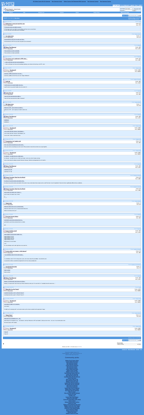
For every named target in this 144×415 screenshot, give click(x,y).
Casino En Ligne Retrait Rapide (72, 408)
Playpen (139, 56)
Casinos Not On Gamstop (72, 365)
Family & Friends (137, 79)
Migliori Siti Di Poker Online (72, 360)
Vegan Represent (9, 9)
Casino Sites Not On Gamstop (72, 383)
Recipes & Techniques (136, 264)
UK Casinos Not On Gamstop (72, 384)
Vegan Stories (138, 102)
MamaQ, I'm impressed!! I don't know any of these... (14, 281)
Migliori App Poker (72, 412)
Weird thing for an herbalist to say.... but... (12, 318)
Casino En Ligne (72, 394)
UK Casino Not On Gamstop (72, 390)
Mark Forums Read (125, 12)
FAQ (24, 12)
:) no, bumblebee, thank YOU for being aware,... (14, 254)
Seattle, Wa (138, 139)
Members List (41, 12)
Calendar (62, 12)
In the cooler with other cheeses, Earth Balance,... (14, 131)
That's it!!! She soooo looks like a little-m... (12, 96)
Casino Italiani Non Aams (72, 361)
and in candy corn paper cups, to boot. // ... (13, 192)
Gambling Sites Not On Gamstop (72, 376)
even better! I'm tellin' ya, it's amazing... (12, 304)
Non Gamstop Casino (57, 1)
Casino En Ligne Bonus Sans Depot (72, 399)
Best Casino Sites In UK (72, 379)
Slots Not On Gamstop (72, 385)
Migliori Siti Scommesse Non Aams (72, 404)
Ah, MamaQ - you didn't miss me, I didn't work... (14, 156)
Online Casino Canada (72, 370)
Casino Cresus (72, 400)
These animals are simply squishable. (11, 50)
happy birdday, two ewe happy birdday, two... (13, 234)
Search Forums (17, 9)
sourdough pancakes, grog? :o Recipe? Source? (14, 292)
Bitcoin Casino (72, 391)
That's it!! (6, 331)
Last (139, 15)
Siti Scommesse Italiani (72, 409)
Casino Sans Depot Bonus (72, 397)
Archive (137, 349)
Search (77, 12)
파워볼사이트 (72, 395)
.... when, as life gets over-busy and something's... (14, 62)
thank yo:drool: (7, 270)
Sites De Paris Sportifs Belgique (72, 393)
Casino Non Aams (72, 378)
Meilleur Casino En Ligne (72, 371)
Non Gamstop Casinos (93, 1)
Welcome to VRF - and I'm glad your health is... (13, 107)
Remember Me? (137, 8)
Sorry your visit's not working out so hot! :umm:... (14, 144)
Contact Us (124, 349)
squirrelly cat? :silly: (8, 169)
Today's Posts (96, 12)
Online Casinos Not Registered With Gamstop (75, 1)
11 (135, 15)
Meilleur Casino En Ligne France (72, 405)
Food (139, 21)
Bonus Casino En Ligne (72, 410)
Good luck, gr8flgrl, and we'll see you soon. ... (13, 73)
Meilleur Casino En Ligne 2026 (72, 407)
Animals (139, 45)
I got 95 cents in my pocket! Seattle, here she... (13, 85)
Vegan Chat (138, 125)
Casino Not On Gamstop (72, 374)
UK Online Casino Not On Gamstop (41, 1)
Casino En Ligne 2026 (72, 398)
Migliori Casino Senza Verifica (72, 402)
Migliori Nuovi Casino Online (72, 389)
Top (141, 349)
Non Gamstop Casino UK (72, 375)
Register (11, 12)
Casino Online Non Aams (72, 369)
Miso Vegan (10, 25)
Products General (137, 175)
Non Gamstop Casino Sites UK (72, 373)
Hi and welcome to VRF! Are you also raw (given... (14, 39)
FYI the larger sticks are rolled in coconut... (13, 27)
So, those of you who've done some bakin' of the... (14, 180)
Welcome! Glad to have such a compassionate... (14, 206)
